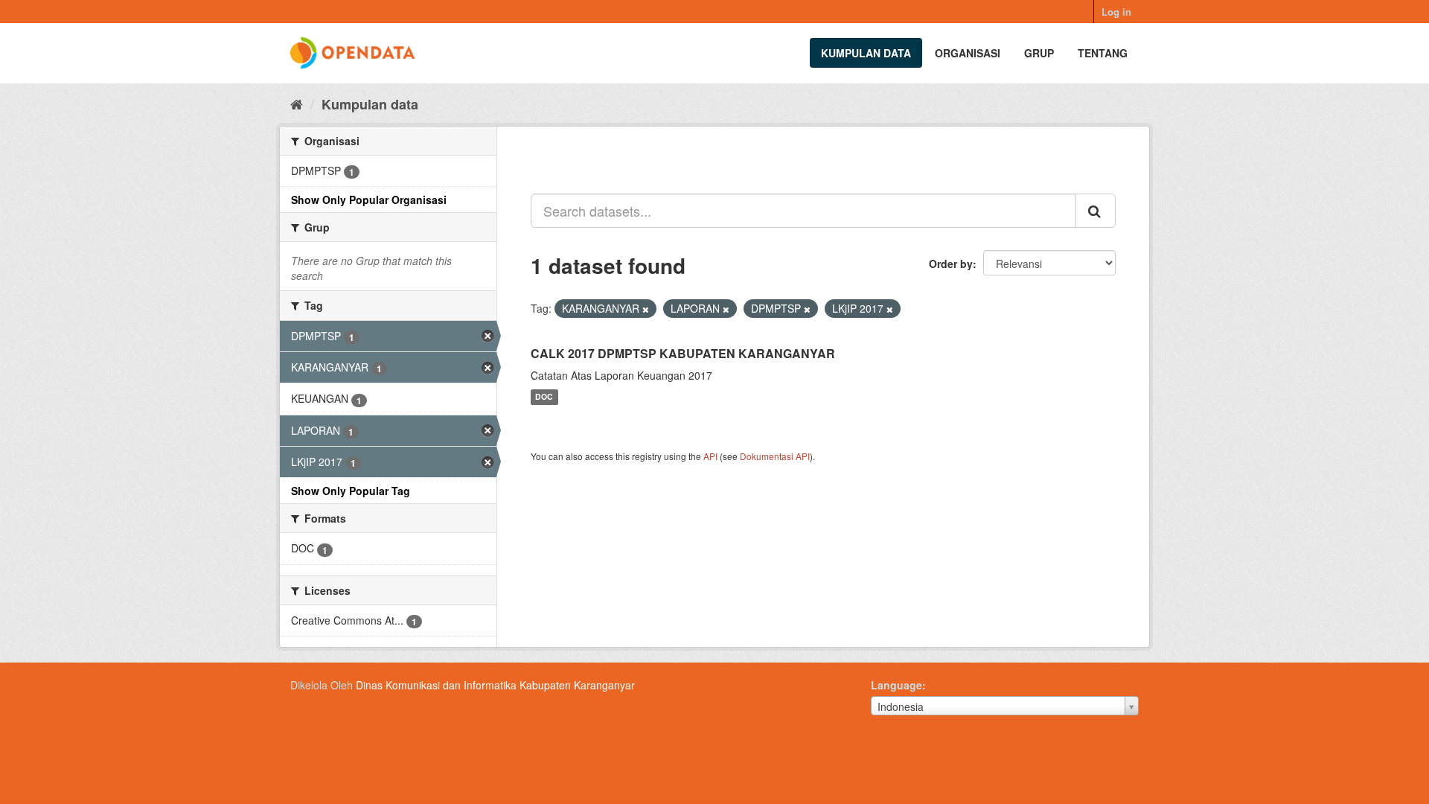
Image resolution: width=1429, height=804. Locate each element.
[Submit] (1095, 211)
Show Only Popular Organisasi (369, 199)
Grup (1039, 52)
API (710, 456)
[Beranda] (296, 103)
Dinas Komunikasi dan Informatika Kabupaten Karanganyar (495, 684)
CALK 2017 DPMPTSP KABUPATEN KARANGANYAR (683, 353)
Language (896, 684)
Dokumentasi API (775, 456)
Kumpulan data (866, 52)
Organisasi (967, 52)
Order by (951, 263)
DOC (544, 397)
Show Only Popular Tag (350, 490)
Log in (1116, 11)
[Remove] (645, 309)
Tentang (1103, 52)
